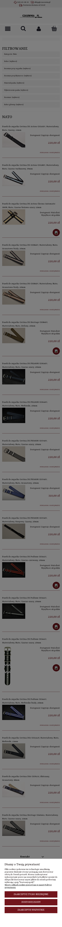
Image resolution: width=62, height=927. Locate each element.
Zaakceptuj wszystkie (31, 910)
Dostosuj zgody (31, 902)
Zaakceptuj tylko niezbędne (31, 894)
